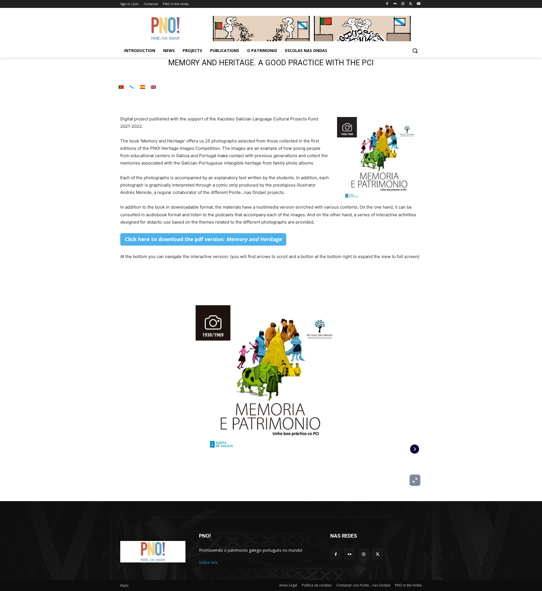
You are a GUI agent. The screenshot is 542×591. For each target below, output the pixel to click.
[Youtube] (418, 4)
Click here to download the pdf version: (203, 239)
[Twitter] (410, 4)
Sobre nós (208, 562)
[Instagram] (403, 4)
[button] (415, 50)
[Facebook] (387, 4)
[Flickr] (395, 4)
